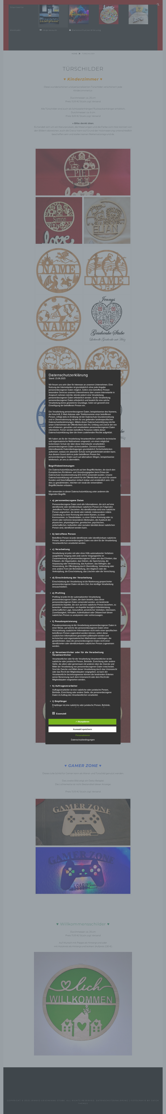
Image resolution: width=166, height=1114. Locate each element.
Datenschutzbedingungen (83, 740)
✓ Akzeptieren (82, 722)
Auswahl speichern (82, 729)
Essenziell (61, 714)
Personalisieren (82, 735)
